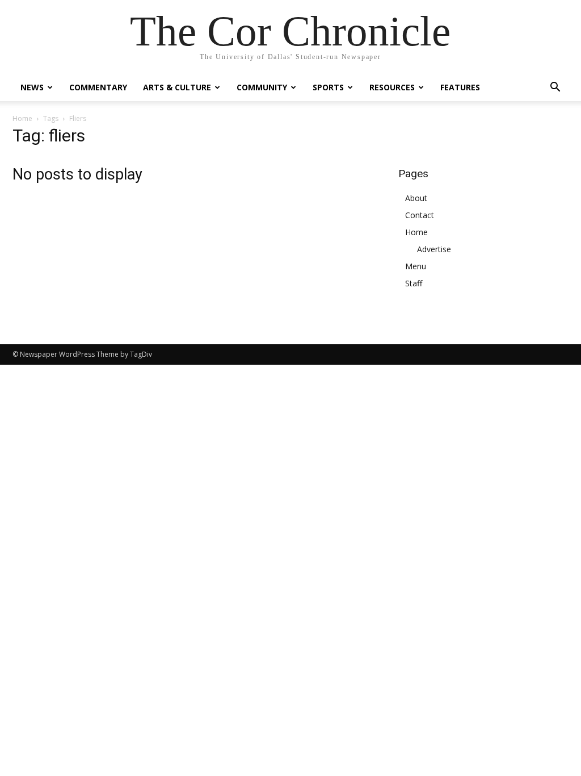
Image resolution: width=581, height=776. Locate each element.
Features (460, 87)
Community (262, 87)
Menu (415, 266)
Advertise (434, 249)
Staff (413, 283)
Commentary (98, 87)
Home (22, 118)
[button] (555, 88)
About (416, 198)
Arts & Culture (177, 87)
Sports (328, 87)
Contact (419, 215)
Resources (392, 87)
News (32, 87)
